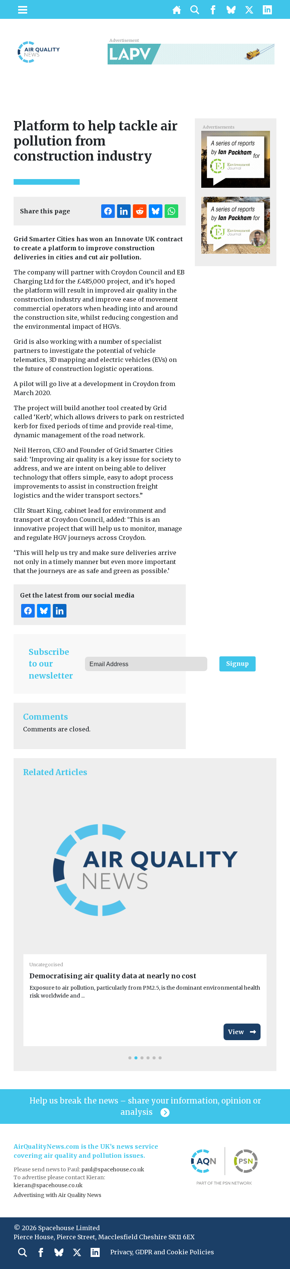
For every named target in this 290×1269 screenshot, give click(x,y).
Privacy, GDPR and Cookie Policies (162, 1252)
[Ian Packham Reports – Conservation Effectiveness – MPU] (235, 224)
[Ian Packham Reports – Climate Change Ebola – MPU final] (235, 158)
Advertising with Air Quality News (57, 1195)
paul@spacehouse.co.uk (113, 1169)
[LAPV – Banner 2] (191, 53)
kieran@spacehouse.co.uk (48, 1185)
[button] (129, 1057)
